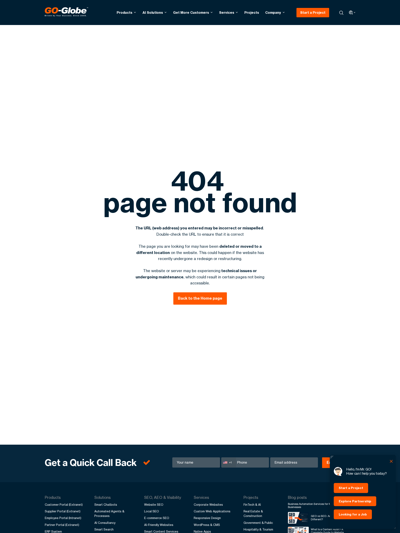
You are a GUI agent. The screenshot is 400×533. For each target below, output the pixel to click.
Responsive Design (207, 518)
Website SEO (153, 504)
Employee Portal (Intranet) (63, 518)
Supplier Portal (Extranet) (62, 511)
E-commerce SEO (156, 518)
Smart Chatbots (105, 504)
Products (124, 12)
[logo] (66, 12)
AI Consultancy (104, 522)
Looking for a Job (353, 514)
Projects (251, 12)
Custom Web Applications (212, 511)
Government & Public (258, 522)
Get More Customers (191, 12)
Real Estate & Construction (253, 513)
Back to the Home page (200, 298)
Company (273, 12)
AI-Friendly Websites (158, 525)
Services (226, 12)
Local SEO (151, 511)
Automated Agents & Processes (109, 513)
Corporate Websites (208, 504)
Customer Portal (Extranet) (64, 504)
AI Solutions (152, 12)
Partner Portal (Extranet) (62, 525)
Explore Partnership (355, 501)
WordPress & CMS (207, 525)
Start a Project (312, 12)
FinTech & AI (252, 504)
